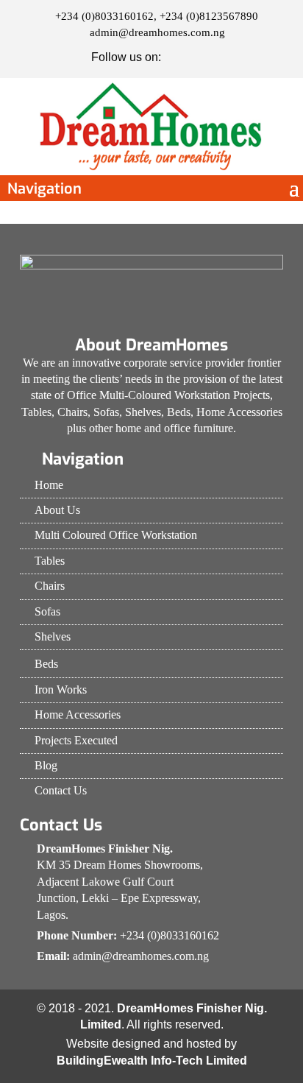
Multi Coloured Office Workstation (116, 535)
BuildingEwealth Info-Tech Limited (152, 1060)
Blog (46, 765)
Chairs (50, 585)
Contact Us (61, 790)
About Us (57, 510)
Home (49, 485)
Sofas (47, 611)
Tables (50, 560)
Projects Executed (76, 740)
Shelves (53, 636)
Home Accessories (78, 714)
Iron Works (61, 689)
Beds (46, 663)
